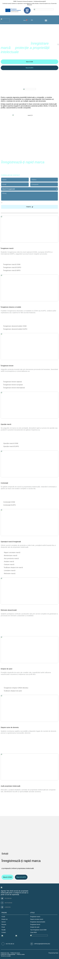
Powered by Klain (53, 953)
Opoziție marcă (6, 424)
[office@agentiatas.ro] (31, 943)
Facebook (8, 898)
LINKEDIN (8, 907)
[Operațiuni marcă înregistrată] (22, 541)
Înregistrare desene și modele (11, 307)
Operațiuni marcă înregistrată (11, 541)
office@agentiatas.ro (42, 943)
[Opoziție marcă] (13, 424)
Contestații (4, 483)
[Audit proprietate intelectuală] (22, 786)
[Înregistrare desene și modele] (23, 307)
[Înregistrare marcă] (15, 248)
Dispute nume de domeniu (10, 727)
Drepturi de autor (6, 669)
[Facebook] (2, 898)
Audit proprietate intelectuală (10, 786)
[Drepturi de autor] (14, 669)
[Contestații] (10, 483)
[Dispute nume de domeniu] (20, 727)
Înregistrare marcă (7, 248)
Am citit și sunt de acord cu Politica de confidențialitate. (21, 203)
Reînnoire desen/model (9, 610)
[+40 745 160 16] (3, 943)
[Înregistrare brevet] (15, 366)
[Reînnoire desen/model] (18, 610)
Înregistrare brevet (7, 366)
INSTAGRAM (8, 902)
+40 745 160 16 (10, 943)
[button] (46, 20)
